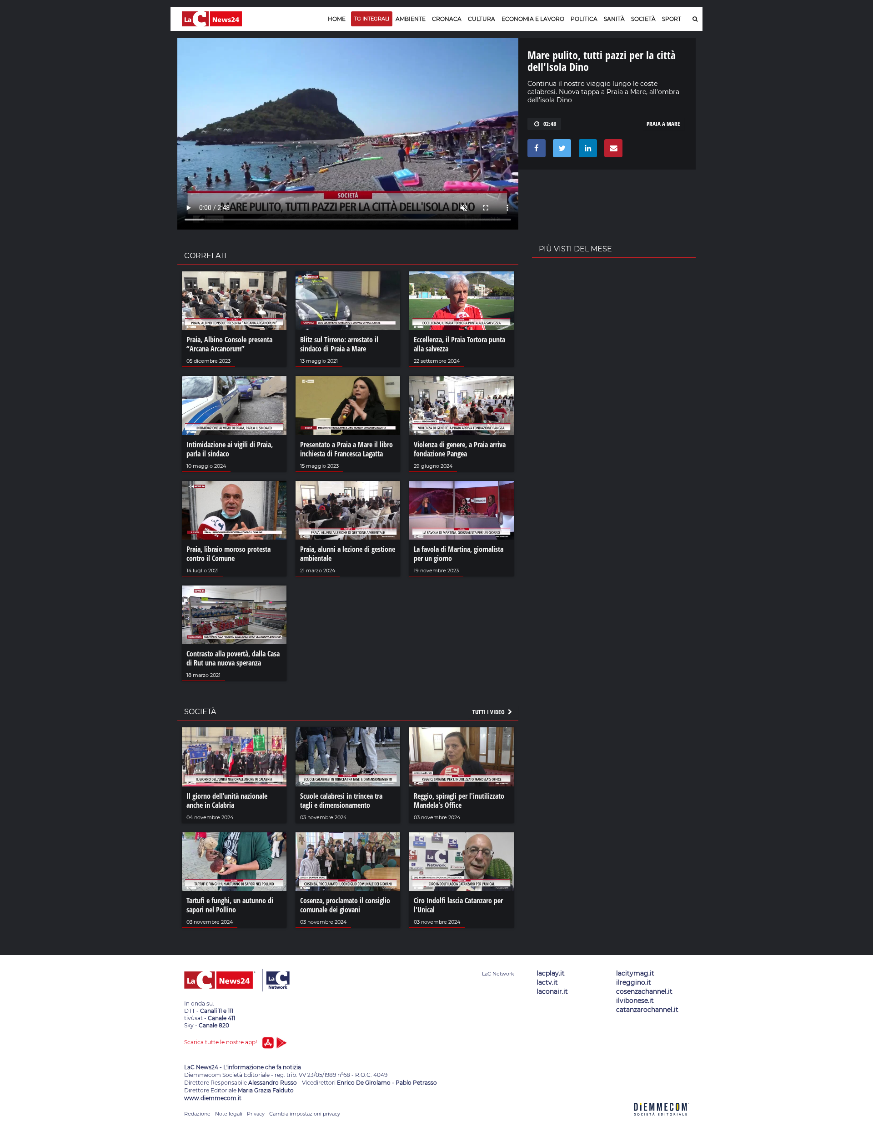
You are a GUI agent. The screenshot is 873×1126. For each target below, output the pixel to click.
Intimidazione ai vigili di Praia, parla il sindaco (229, 449)
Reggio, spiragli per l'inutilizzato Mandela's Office (459, 800)
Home (337, 18)
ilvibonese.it (635, 1000)
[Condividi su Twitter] (560, 150)
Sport (671, 18)
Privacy (256, 1114)
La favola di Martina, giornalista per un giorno (458, 553)
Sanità (614, 18)
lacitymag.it (635, 973)
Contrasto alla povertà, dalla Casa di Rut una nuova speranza (233, 658)
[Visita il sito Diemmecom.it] (661, 1120)
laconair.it (552, 991)
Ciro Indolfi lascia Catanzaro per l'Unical (458, 905)
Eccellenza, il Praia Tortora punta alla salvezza (459, 344)
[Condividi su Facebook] (535, 150)
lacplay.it (551, 973)
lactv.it (547, 982)
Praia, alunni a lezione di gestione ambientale (347, 553)
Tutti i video (489, 712)
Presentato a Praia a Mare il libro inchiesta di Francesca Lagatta (346, 449)
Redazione (197, 1114)
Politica (584, 18)
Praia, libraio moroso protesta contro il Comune (228, 553)
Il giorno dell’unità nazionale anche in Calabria (226, 800)
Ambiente (411, 18)
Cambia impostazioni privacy (304, 1114)
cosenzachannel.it (644, 991)
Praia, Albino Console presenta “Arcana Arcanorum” (229, 344)
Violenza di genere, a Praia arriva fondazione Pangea (460, 449)
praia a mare (663, 124)
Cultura (481, 18)
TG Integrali (371, 18)
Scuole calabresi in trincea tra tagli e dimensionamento (341, 800)
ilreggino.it (633, 982)
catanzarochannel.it (647, 1010)
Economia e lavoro (533, 18)
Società (643, 18)
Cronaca (447, 18)
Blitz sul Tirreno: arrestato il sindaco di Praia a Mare (339, 344)
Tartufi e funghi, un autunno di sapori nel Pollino (229, 905)
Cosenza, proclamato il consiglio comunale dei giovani (345, 905)
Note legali (228, 1114)
